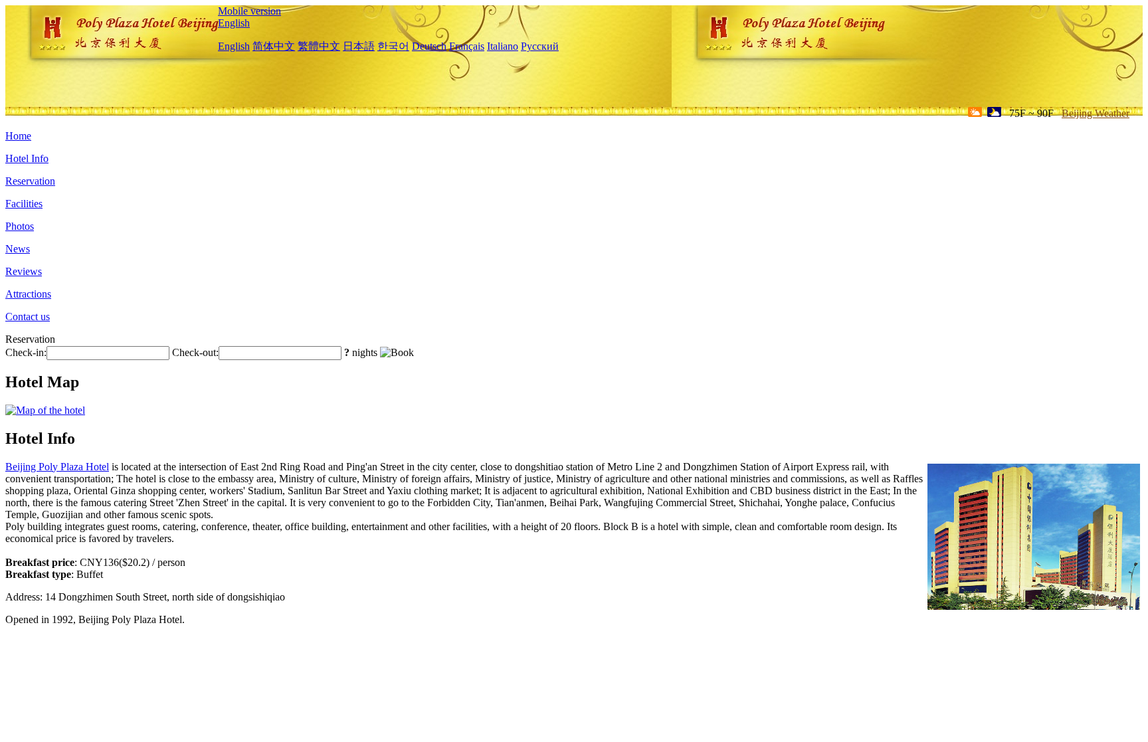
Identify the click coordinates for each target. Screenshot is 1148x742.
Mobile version (249, 11)
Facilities (24, 203)
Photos (19, 226)
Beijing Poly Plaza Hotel (57, 466)
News (17, 248)
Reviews (23, 271)
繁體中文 (319, 46)
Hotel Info (26, 158)
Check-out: (195, 352)
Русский (540, 46)
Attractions (28, 294)
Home (18, 135)
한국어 (393, 46)
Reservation (30, 181)
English (234, 23)
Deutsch (429, 46)
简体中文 (273, 46)
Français (466, 46)
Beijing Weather (1095, 113)
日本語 (359, 46)
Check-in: (26, 352)
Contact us (27, 316)
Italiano (502, 46)
